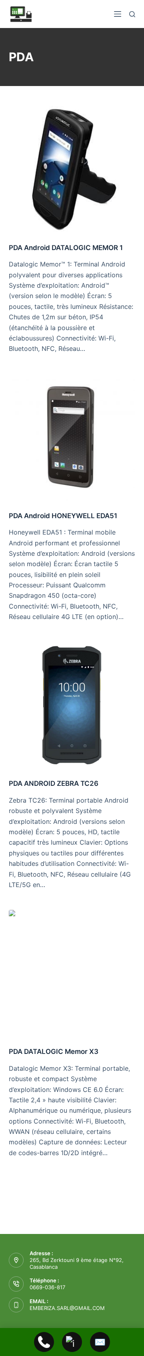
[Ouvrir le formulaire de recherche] (132, 14)
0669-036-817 (47, 1287)
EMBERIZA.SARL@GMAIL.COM (67, 1308)
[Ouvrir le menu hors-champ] (117, 14)
